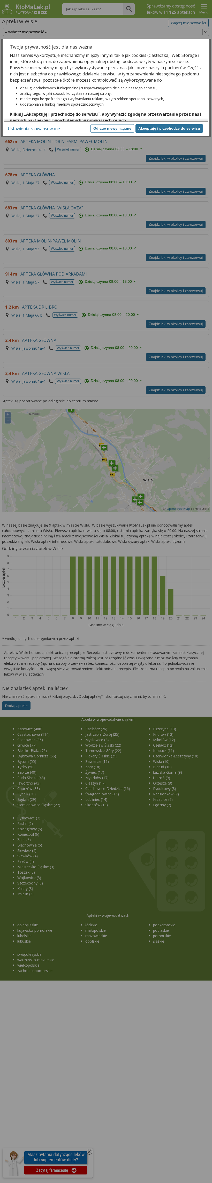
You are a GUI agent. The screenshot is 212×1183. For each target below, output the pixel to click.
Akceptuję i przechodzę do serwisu (169, 128)
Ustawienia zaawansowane (34, 128)
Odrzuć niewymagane (112, 128)
